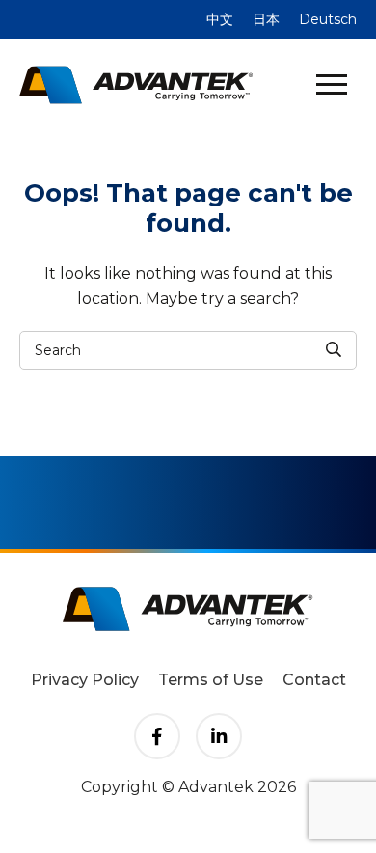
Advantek (136, 85)
